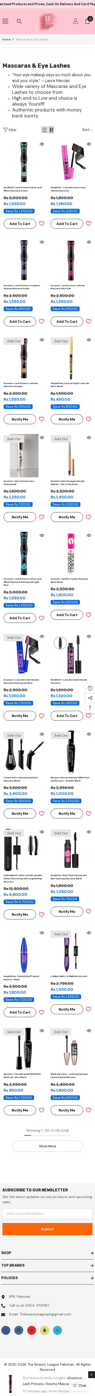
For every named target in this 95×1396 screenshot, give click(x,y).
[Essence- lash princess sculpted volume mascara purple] (24, 260)
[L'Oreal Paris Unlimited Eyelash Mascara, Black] (24, 752)
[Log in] (75, 21)
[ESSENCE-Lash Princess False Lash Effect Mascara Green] (24, 162)
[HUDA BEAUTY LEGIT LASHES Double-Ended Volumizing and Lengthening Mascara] (24, 850)
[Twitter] (57, 1330)
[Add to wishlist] (41, 223)
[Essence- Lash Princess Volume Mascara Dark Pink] (71, 260)
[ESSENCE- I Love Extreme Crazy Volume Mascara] (71, 162)
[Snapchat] (44, 1330)
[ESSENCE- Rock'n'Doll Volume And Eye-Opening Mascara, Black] (71, 850)
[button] (44, 130)
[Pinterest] (31, 1330)
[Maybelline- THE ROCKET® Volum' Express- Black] (24, 951)
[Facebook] (5, 1330)
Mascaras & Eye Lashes (32, 39)
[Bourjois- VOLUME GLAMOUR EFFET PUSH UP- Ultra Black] (24, 1048)
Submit (47, 1229)
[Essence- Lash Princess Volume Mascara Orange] (24, 358)
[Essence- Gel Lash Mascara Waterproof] (24, 455)
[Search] (19, 21)
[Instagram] (18, 1330)
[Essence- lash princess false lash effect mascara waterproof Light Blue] (24, 553)
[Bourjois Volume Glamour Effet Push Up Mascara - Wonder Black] (71, 752)
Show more (47, 1146)
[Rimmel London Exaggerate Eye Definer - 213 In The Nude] (71, 455)
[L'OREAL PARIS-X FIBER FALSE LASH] (71, 951)
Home (6, 39)
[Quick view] (42, 144)
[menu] (5, 21)
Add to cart (20, 224)
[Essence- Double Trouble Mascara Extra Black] (71, 553)
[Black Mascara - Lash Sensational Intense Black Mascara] (71, 1048)
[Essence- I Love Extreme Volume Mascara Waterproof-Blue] (24, 654)
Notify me (20, 419)
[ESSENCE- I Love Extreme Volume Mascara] (71, 654)
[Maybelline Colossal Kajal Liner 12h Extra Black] (71, 358)
